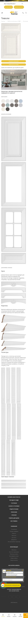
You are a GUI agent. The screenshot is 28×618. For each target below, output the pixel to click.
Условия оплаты (14, 568)
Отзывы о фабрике (14, 531)
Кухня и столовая (14, 506)
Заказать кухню (14, 64)
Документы (14, 539)
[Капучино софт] (16, 101)
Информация (14, 547)
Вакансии (14, 535)
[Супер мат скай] (21, 101)
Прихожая (14, 512)
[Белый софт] (12, 101)
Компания (14, 526)
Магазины (14, 550)
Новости (14, 533)
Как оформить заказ (14, 556)
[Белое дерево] (8, 101)
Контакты (14, 537)
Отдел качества (14, 560)
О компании (14, 529)
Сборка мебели (14, 558)
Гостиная (14, 503)
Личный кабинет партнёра (14, 541)
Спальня (14, 515)
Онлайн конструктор (14, 497)
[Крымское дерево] (12, 105)
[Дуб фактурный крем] (3, 109)
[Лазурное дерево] (8, 105)
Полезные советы (14, 554)
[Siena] (8, 109)
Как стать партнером (14, 552)
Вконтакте (10, 596)
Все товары (14, 521)
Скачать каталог (14, 61)
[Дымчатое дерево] (21, 105)
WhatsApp (18, 596)
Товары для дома (14, 518)
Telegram (14, 596)
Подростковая (14, 509)
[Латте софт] (3, 105)
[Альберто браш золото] (3, 101)
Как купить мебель (14, 565)
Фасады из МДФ (14, 500)
